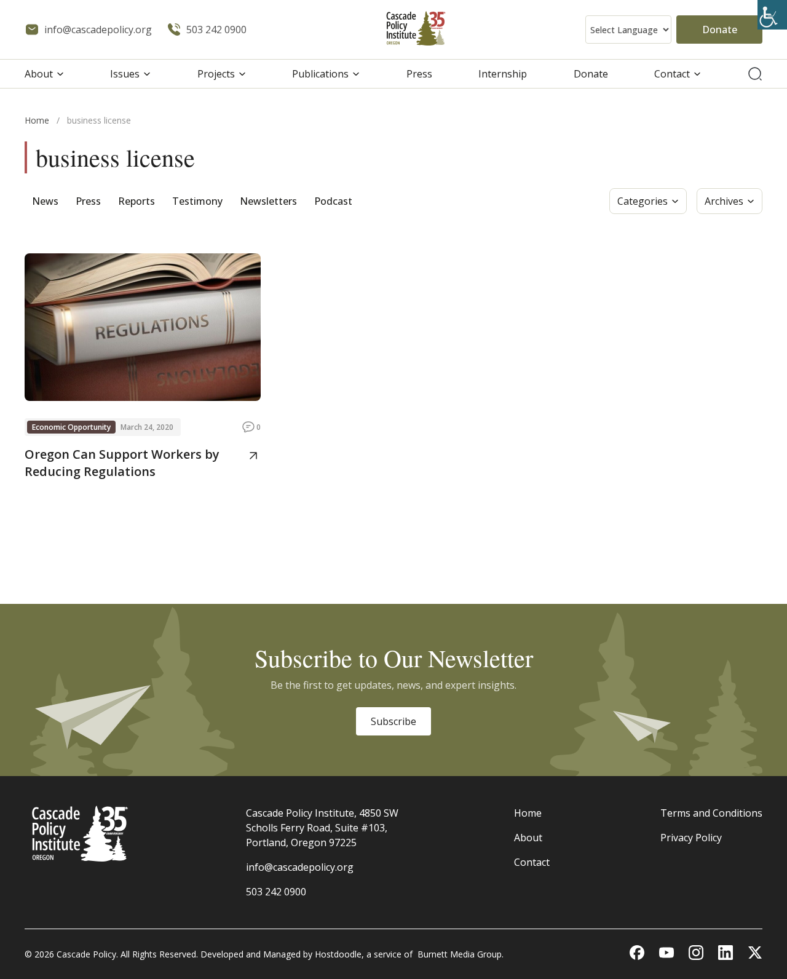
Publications (320, 74)
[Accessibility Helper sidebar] (772, 15)
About (39, 74)
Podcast (333, 201)
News (45, 201)
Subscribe (393, 721)
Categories (642, 201)
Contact (672, 74)
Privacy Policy (691, 837)
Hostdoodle (338, 954)
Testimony (197, 201)
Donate (719, 29)
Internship (502, 74)
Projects (216, 74)
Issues (125, 74)
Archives (724, 201)
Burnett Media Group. (460, 954)
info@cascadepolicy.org (300, 867)
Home (37, 120)
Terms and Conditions (711, 813)
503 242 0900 (276, 891)
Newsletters (268, 201)
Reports (136, 201)
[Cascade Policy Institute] (416, 30)
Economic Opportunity (71, 427)
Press (419, 74)
